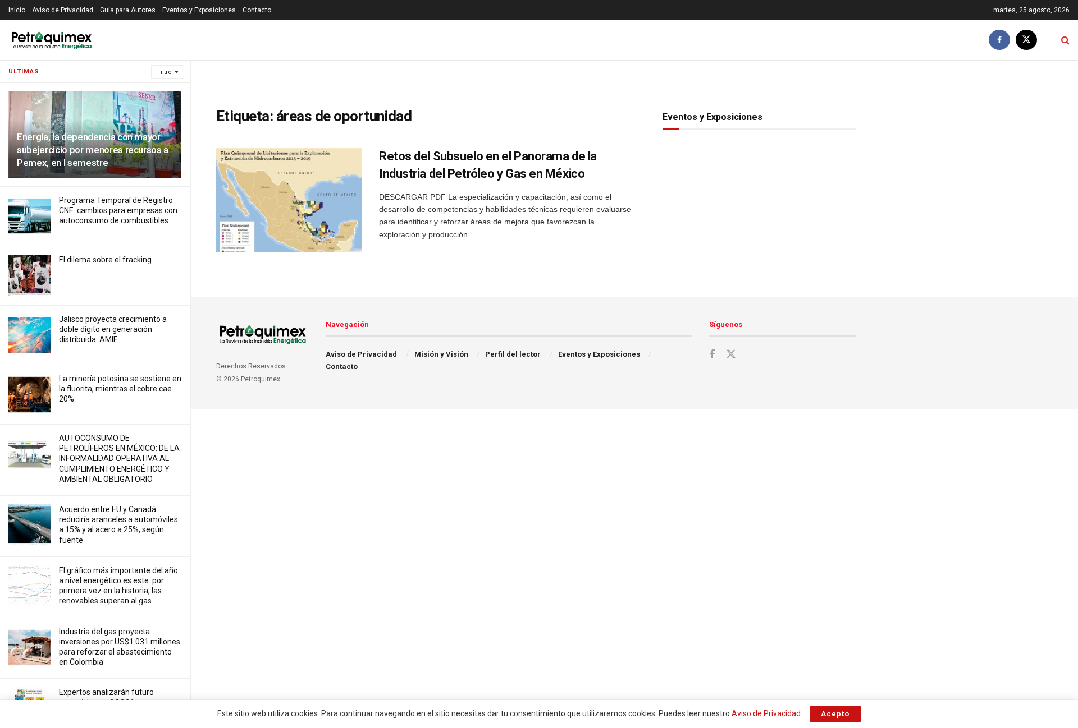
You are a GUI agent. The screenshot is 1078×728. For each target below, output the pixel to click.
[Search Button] (1065, 40)
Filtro (164, 72)
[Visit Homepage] (51, 40)
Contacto (257, 10)
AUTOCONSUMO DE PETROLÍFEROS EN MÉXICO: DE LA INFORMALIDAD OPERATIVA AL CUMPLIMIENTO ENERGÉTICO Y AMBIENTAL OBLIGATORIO (119, 458)
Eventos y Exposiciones (199, 10)
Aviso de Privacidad (62, 10)
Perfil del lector (513, 354)
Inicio (16, 10)
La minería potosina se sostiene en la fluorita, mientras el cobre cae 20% (120, 388)
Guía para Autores (128, 10)
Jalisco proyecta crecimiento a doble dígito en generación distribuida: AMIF (113, 329)
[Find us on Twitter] (1026, 40)
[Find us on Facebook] (999, 40)
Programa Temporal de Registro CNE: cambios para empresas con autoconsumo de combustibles (118, 210)
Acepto (835, 713)
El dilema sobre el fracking (105, 259)
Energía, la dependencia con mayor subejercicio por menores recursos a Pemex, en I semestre (92, 149)
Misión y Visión (441, 354)
